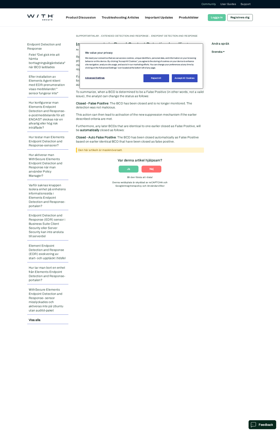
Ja (128, 169)
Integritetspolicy (133, 186)
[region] (141, 66)
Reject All (156, 78)
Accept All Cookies (184, 78)
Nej (152, 169)
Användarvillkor (156, 186)
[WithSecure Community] (40, 18)
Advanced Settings (95, 78)
